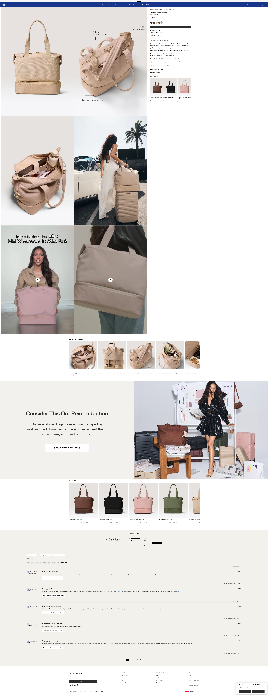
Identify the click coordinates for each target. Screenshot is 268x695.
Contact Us (191, 682)
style (49, 562)
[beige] (162, 23)
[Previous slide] (1, 1)
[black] (151, 23)
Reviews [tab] (131, 533)
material (44, 562)
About (157, 677)
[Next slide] (267, 1)
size (28, 562)
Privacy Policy (83, 691)
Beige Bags (160, 9)
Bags (173, 9)
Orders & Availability (193, 685)
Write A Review (157, 542)
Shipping (191, 677)
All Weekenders (167, 9)
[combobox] (46, 555)
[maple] (154, 23)
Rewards (158, 682)
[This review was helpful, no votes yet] (237, 583)
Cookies (90, 691)
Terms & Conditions (73, 691)
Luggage (124, 677)
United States (258, 691)
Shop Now (139, 1)
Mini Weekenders (154, 9)
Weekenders (125, 675)
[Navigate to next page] (144, 660)
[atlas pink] (157, 23)
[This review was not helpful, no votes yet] (239, 583)
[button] (254, 4)
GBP (198, 691)
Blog (157, 675)
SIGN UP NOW (83, 681)
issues (58, 562)
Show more (64, 562)
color (37, 562)
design (53, 562)
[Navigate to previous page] (124, 660)
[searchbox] (32, 555)
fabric (32, 562)
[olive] (159, 23)
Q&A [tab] (137, 533)
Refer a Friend (159, 680)
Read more (191, 574)
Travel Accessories (126, 682)
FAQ (190, 675)
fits (40, 562)
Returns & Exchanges (194, 680)
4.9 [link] (157, 17)
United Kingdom (245, 691)
